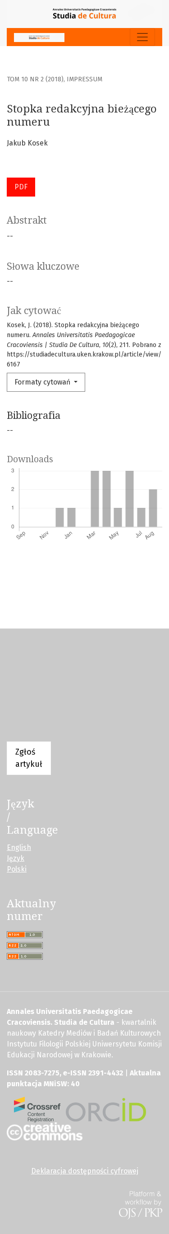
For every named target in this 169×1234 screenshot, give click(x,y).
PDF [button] (20, 187)
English (19, 847)
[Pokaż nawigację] (142, 37)
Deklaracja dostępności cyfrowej (84, 1171)
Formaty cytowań (43, 382)
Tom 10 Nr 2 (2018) (35, 79)
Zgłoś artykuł (28, 758)
